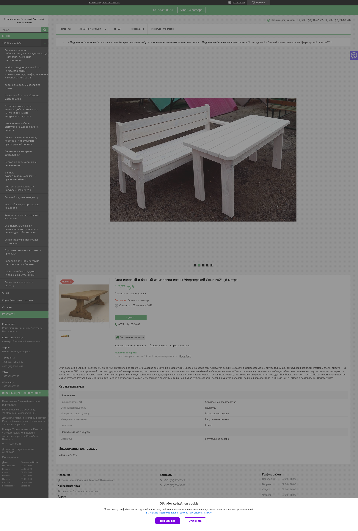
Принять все (167, 520)
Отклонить (195, 520)
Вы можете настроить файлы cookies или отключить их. (178, 512)
